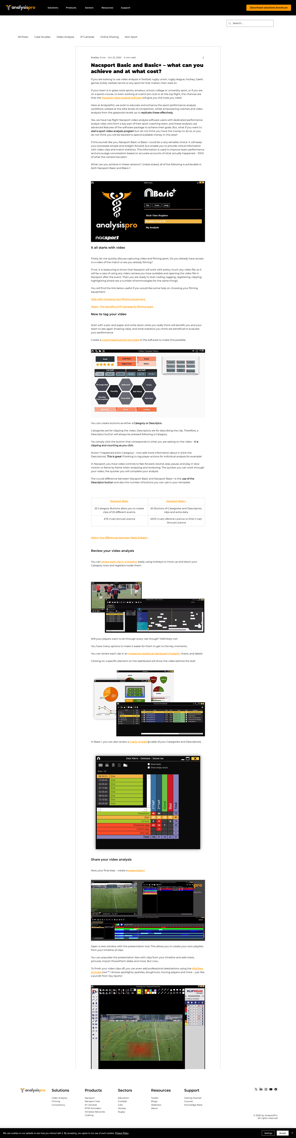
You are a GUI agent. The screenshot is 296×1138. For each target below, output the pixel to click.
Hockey (122, 1108)
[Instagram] (266, 1089)
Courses (188, 1101)
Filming (56, 1101)
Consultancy (58, 1104)
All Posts (23, 36)
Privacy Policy (122, 1133)
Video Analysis (65, 36)
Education (123, 1098)
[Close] (292, 1133)
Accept (282, 1133)
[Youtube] (271, 1089)
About (154, 1108)
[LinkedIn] (261, 1089)
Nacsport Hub (92, 1101)
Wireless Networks (95, 1111)
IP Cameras (87, 36)
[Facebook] (276, 1089)
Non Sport (131, 36)
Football (122, 1101)
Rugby (121, 1111)
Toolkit (154, 1098)
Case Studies (42, 36)
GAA (120, 1104)
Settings (268, 1133)
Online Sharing (109, 36)
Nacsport (90, 1098)
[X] (256, 1089)
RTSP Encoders (93, 1108)
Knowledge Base (193, 1104)
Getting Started (192, 1098)
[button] (53, 7)
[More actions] (203, 57)
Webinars (156, 1104)
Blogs (154, 1101)
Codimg (89, 1115)
